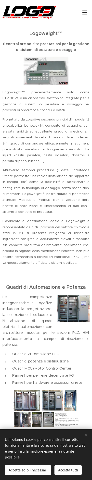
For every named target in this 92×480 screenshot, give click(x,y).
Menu (85, 12)
